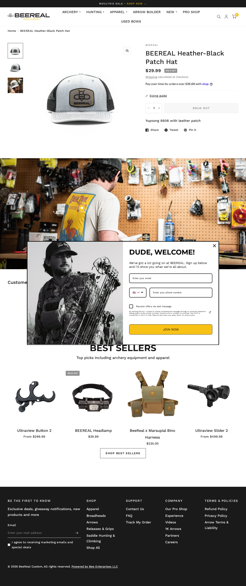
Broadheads (96, 516)
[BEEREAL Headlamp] (93, 395)
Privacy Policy (216, 516)
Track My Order (138, 522)
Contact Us (135, 509)
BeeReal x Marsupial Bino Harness (152, 434)
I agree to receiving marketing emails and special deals (42, 545)
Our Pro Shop (176, 509)
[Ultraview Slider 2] (212, 395)
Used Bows (131, 21)
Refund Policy (216, 509)
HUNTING (93, 12)
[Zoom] (127, 51)
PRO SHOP (191, 12)
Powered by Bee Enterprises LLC (94, 566)
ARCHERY (70, 12)
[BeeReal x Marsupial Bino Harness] (152, 395)
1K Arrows (173, 529)
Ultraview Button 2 (34, 430)
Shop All (93, 548)
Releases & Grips (100, 529)
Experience (174, 516)
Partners (172, 535)
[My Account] (226, 16)
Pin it (192, 130)
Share (154, 130)
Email (12, 525)
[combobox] (137, 292)
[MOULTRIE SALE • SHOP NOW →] (123, 4)
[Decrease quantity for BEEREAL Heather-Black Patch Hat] (148, 108)
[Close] (214, 245)
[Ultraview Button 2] (34, 395)
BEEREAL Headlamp (93, 430)
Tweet (174, 130)
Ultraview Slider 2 (211, 430)
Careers (171, 542)
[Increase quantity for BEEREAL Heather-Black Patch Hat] (159, 108)
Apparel (92, 509)
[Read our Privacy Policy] (210, 312)
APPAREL (117, 12)
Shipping (151, 76)
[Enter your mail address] (77, 533)
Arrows (92, 522)
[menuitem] (71, 12)
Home (12, 31)
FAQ (129, 516)
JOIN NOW (171, 329)
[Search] (219, 16)
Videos (170, 522)
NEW (170, 12)
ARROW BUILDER (147, 12)
